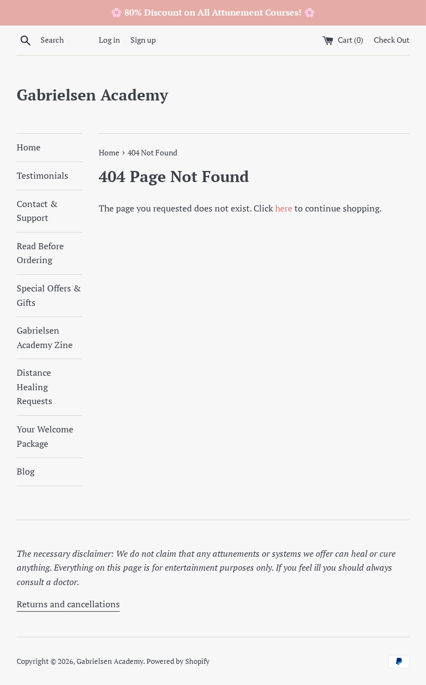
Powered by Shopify (178, 661)
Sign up (143, 39)
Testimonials (42, 175)
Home (28, 147)
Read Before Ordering (40, 253)
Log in (109, 39)
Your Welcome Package (45, 436)
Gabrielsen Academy (92, 94)
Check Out (391, 39)
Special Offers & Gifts (49, 295)
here (283, 208)
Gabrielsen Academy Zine (45, 337)
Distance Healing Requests (34, 386)
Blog (25, 471)
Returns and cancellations (68, 604)
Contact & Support (37, 211)
